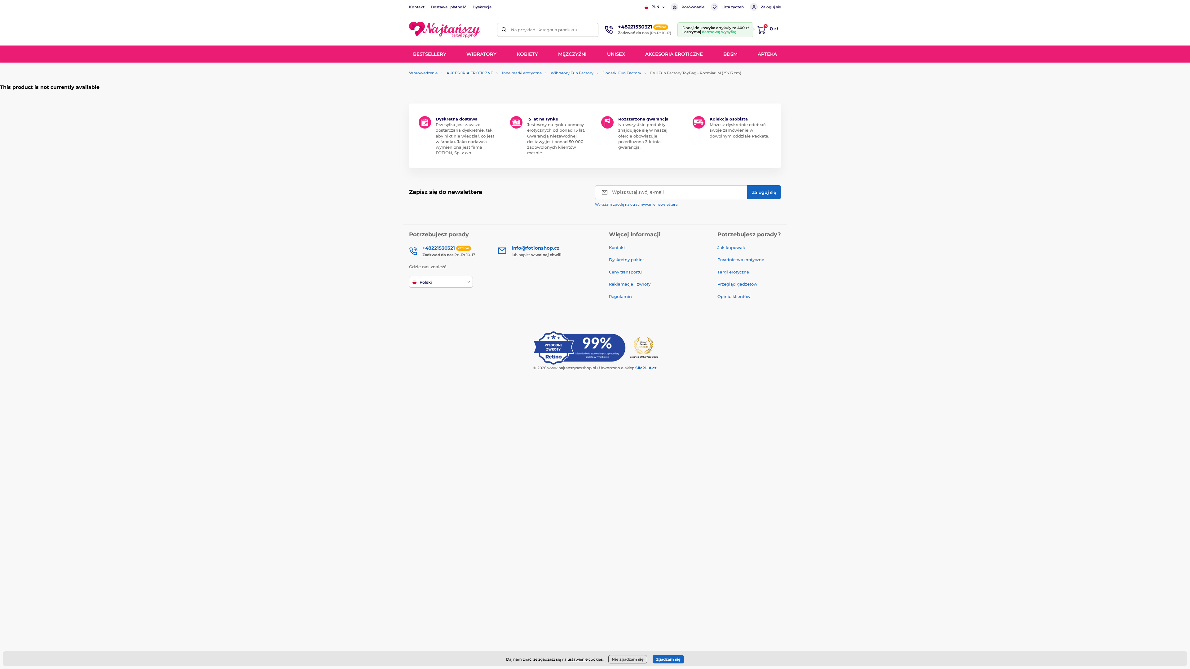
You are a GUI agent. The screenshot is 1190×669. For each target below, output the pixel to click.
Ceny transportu (625, 271)
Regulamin (620, 296)
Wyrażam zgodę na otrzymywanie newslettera (636, 204)
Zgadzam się (668, 659)
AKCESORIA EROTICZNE (470, 73)
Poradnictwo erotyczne (740, 259)
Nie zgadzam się (628, 659)
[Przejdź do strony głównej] (444, 30)
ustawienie (577, 659)
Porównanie (692, 7)
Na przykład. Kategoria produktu (544, 29)
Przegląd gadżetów (737, 284)
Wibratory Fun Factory (572, 73)
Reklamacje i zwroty (629, 284)
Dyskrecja (482, 7)
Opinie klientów (734, 296)
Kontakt (417, 7)
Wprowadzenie (423, 73)
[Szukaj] (504, 30)
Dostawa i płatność (448, 7)
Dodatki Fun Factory (621, 73)
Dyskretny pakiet (626, 259)
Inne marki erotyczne (522, 73)
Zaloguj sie (771, 7)
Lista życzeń (732, 7)
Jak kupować (731, 247)
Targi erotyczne (733, 271)
